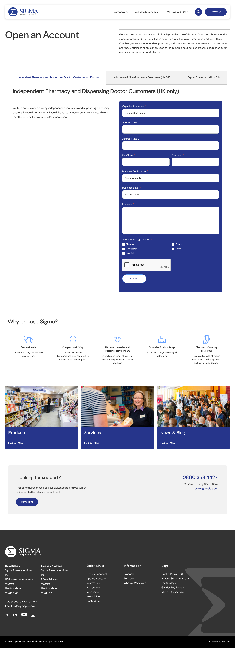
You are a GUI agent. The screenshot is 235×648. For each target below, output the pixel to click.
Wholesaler (131, 248)
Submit (134, 278)
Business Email (131, 187)
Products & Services (146, 12)
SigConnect (93, 587)
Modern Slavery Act (172, 592)
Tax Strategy (168, 583)
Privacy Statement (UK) (175, 578)
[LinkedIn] (15, 615)
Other (178, 248)
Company (119, 12)
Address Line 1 (131, 122)
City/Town (128, 155)
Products (129, 574)
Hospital (129, 253)
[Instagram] (33, 615)
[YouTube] (24, 615)
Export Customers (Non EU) (204, 77)
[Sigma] (23, 11)
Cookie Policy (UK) (172, 574)
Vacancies (92, 592)
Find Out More (15, 442)
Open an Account (96, 574)
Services (129, 578)
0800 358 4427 (200, 477)
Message (128, 204)
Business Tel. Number (135, 171)
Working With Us (176, 12)
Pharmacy (130, 244)
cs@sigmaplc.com (206, 488)
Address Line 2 (130, 138)
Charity (178, 244)
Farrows (226, 641)
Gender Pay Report (172, 587)
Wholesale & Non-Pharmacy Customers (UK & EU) (143, 77)
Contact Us (215, 11)
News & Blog (93, 596)
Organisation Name (134, 106)
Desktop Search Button (198, 12)
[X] (7, 615)
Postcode (178, 155)
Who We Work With (135, 583)
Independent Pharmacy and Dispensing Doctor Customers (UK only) (57, 77)
